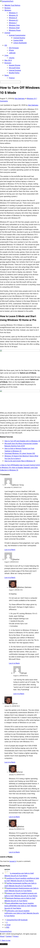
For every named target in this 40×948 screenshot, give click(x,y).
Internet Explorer (15, 70)
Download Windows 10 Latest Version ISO (19, 453)
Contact (9, 936)
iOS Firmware (14, 48)
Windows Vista (14, 25)
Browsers (7, 63)
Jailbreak (12, 53)
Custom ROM (18, 40)
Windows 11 (13, 13)
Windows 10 (13, 15)
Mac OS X (8, 60)
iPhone (11, 50)
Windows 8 (13, 18)
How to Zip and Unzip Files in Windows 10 (19, 461)
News (6, 75)
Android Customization (17, 35)
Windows (7, 10)
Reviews (7, 8)
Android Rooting (19, 38)
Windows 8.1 (13, 20)
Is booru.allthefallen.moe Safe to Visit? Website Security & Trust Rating (20, 905)
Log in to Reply (9, 549)
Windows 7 (13, 23)
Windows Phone (15, 30)
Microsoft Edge (14, 68)
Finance (12, 78)
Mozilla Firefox (14, 73)
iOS (5, 45)
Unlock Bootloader (20, 43)
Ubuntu (11, 58)
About (2, 936)
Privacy (16, 936)
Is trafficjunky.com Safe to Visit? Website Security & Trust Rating (21, 913)
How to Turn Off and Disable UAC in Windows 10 (22, 441)
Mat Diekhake (20, 98)
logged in (12, 861)
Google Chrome (14, 65)
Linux (6, 55)
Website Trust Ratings (12, 5)
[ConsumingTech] (6, 1)
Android (7, 33)
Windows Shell (14, 28)
